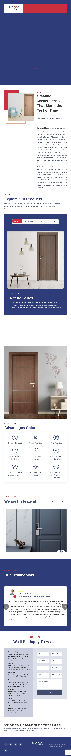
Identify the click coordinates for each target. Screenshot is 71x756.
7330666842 (23, 703)
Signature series (29, 221)
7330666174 (12, 712)
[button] (6, 607)
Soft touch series (41, 221)
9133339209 (12, 660)
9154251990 (26, 669)
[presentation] (53, 501)
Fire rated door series (53, 221)
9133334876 (24, 677)
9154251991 (17, 695)
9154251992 (25, 686)
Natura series (17, 221)
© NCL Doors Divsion (56, 744)
